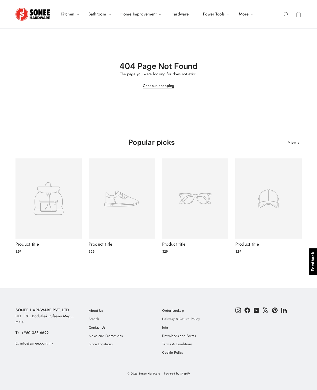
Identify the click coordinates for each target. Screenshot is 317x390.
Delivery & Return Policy (181, 319)
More (244, 14)
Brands (94, 319)
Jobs (165, 327)
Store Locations (101, 344)
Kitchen (68, 14)
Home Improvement (139, 14)
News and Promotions (106, 335)
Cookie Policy (172, 352)
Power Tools (214, 14)
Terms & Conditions (177, 344)
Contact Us (97, 327)
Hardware (180, 14)
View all (295, 142)
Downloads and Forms (179, 335)
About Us (96, 310)
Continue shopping (158, 85)
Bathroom (97, 14)
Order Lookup (173, 310)
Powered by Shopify (177, 373)
